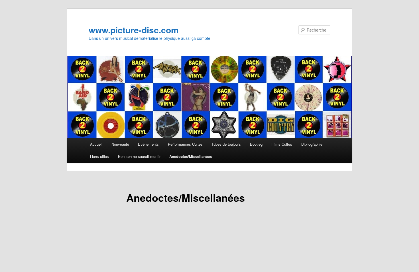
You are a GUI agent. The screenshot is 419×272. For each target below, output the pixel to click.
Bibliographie (311, 144)
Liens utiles (99, 156)
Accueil (96, 144)
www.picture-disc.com (134, 30)
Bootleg (256, 144)
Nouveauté (120, 144)
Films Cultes (281, 144)
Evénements (148, 144)
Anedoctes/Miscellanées (190, 156)
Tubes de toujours (226, 144)
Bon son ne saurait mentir (139, 156)
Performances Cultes (185, 144)
